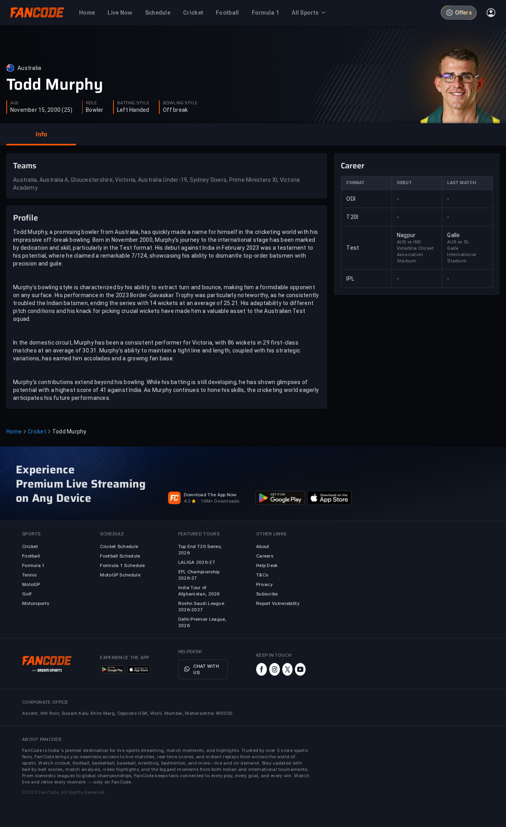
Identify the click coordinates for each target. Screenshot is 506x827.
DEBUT (404, 182)
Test (352, 248)
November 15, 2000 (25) (41, 110)
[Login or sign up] (491, 12)
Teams (24, 165)
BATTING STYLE (133, 103)
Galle (453, 235)
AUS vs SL (458, 242)
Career (352, 165)
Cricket (37, 431)
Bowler (95, 110)
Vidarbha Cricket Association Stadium (415, 255)
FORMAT (355, 182)
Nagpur (406, 235)
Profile (25, 217)
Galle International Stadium (461, 255)
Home (14, 431)
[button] (41, 134)
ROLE (91, 103)
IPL (350, 278)
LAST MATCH (461, 182)
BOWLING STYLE (180, 103)
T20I (352, 217)
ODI (350, 199)
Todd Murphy (54, 84)
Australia (29, 68)
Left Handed (133, 110)
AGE (14, 103)
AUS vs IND (409, 242)
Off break (175, 110)
